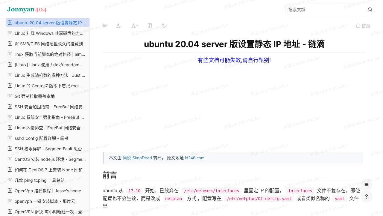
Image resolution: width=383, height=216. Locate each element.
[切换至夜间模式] (164, 25)
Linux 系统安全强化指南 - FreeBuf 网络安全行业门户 (50, 117)
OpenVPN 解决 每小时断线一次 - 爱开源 (50, 211)
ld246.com (195, 157)
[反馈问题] (367, 196)
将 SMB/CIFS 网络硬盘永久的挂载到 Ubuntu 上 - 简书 (50, 43)
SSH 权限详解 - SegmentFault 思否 (47, 148)
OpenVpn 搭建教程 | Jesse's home (46, 190)
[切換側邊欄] (104, 25)
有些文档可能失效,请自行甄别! (234, 60)
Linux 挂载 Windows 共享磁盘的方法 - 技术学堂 (50, 33)
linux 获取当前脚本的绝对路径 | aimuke (50, 54)
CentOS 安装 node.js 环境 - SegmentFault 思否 (50, 159)
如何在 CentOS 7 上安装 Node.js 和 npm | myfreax (50, 169)
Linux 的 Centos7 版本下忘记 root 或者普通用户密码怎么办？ (50, 85)
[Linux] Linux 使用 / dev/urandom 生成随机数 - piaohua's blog (50, 64)
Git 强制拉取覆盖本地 (33, 96)
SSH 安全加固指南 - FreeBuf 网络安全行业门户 (50, 106)
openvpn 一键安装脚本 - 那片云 (43, 201)
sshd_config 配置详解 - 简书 (40, 138)
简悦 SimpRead (137, 157)
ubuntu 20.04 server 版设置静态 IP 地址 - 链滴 (50, 22)
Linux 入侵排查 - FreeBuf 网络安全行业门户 (50, 127)
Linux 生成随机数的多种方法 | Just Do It (50, 75)
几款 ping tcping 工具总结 (38, 180)
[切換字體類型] (150, 25)
